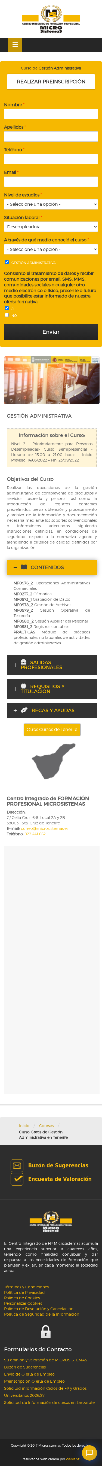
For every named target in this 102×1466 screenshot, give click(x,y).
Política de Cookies (22, 1297)
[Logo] (51, 19)
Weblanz (72, 1459)
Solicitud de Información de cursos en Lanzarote (49, 1402)
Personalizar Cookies (23, 1303)
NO (14, 316)
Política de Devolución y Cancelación (38, 1308)
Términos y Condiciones (26, 1287)
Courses (46, 1125)
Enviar (51, 332)
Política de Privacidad (24, 1292)
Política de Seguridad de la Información (41, 1314)
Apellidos (15, 127)
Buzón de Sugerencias (25, 1367)
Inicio (24, 1125)
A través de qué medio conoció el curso (46, 239)
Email (11, 172)
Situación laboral (23, 217)
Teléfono (14, 149)
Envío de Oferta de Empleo (29, 1374)
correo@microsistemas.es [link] (44, 828)
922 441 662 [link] (35, 833)
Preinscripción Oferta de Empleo (34, 1381)
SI (12, 309)
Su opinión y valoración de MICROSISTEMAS (45, 1360)
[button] (89, 1453)
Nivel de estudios (23, 195)
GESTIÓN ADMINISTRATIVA (33, 263)
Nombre (14, 104)
